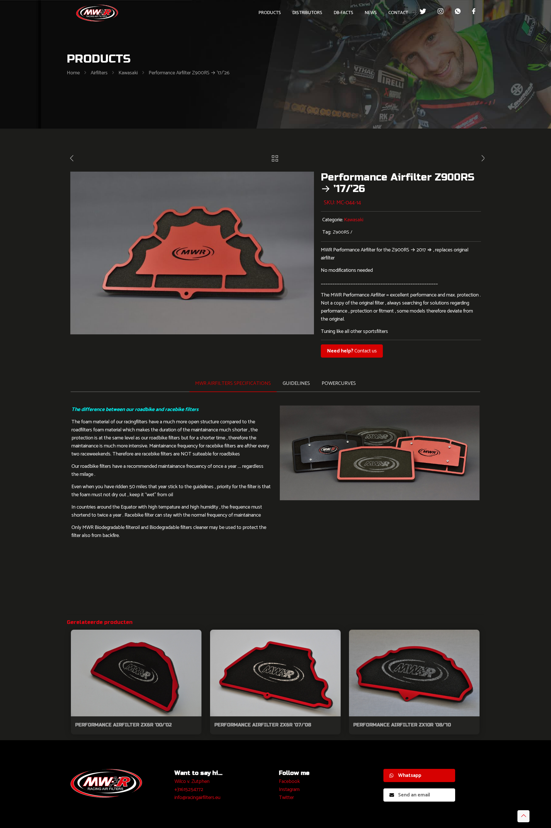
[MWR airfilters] (97, 13)
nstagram (290, 789)
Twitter (286, 797)
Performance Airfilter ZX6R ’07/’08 (262, 725)
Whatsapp (409, 775)
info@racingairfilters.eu (197, 797)
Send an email (414, 795)
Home (73, 73)
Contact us (352, 351)
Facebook (289, 781)
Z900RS (341, 232)
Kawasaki (128, 73)
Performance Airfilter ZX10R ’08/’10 (402, 725)
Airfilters (99, 73)
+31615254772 (188, 789)
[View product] (193, 638)
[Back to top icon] (523, 816)
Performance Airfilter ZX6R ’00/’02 (123, 725)
